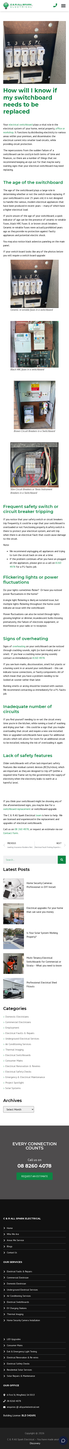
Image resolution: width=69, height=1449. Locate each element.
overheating (19, 646)
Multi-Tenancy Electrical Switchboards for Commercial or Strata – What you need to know (44, 961)
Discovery (35, 1443)
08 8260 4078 (34, 1166)
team (39, 815)
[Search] (62, 860)
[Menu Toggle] (63, 5)
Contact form (10, 833)
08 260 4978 (22, 829)
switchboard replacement (17, 809)
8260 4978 (39, 657)
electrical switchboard (21, 124)
